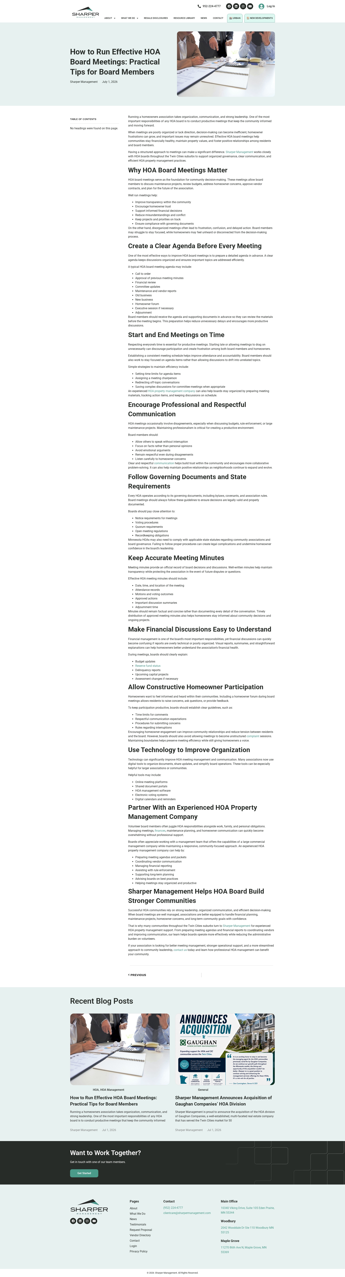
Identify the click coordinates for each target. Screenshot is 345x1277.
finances (160, 830)
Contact (218, 18)
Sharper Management (239, 152)
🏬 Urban (234, 18)
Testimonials (138, 1224)
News (204, 18)
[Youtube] (250, 6)
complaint (253, 736)
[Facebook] (229, 6)
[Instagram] (243, 6)
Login (133, 1246)
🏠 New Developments (260, 18)
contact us (180, 950)
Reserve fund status (147, 666)
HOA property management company (171, 391)
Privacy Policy (139, 1251)
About (108, 18)
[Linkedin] (236, 6)
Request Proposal (141, 1230)
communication (164, 463)
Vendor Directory (140, 1235)
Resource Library (184, 18)
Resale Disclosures (156, 18)
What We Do (128, 18)
